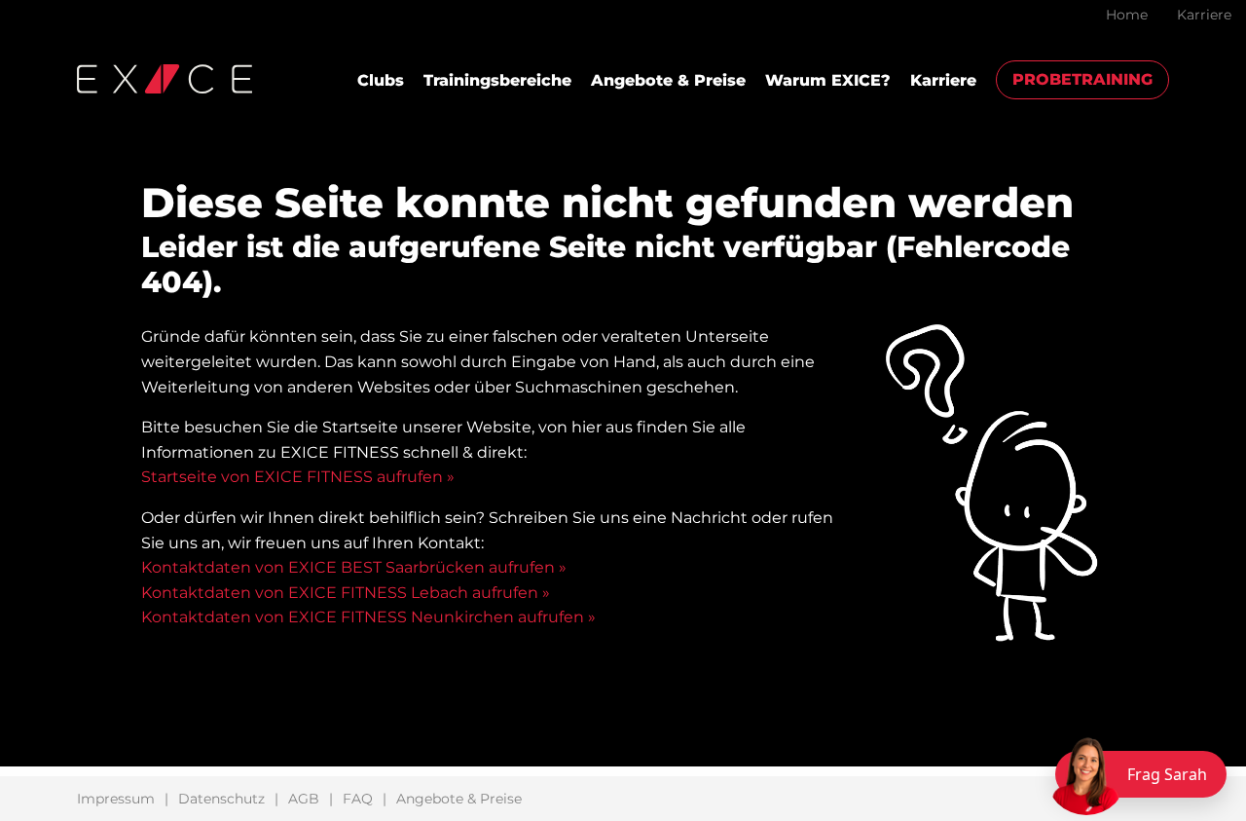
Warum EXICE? (828, 80)
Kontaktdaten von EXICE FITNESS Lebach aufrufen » (345, 592)
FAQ (358, 798)
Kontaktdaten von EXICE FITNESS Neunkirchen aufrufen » (368, 617)
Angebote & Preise (668, 80)
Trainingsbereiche (497, 80)
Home (1127, 14)
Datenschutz (221, 798)
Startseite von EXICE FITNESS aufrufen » (298, 476)
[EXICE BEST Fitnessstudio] (164, 77)
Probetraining (1082, 79)
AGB (303, 798)
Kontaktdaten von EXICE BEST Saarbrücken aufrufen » (354, 567)
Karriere (1204, 14)
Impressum (116, 798)
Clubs (380, 80)
